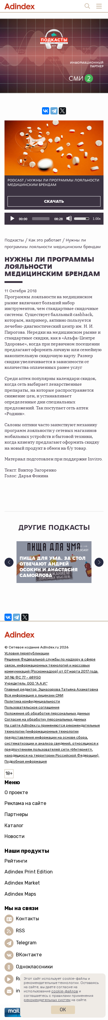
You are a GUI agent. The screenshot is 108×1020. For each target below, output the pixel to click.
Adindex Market (22, 883)
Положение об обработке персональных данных (47, 713)
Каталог (13, 825)
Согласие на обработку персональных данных (45, 719)
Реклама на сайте (25, 803)
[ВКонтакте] (45, 110)
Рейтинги (15, 861)
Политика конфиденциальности (32, 701)
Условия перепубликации (26, 653)
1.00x (97, 218)
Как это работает (44, 240)
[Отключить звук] (69, 218)
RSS (20, 930)
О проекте (16, 792)
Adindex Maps (20, 894)
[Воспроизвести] (12, 218)
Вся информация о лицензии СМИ (33, 695)
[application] (54, 219)
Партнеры (16, 814)
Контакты (27, 918)
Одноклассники (34, 967)
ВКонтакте (29, 955)
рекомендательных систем (47, 1000)
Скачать (54, 202)
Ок (63, 1009)
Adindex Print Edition (28, 872)
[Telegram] (54, 110)
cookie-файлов (64, 991)
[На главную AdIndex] (54, 634)
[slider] (41, 218)
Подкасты (14, 240)
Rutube (24, 979)
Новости (14, 836)
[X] (62, 110)
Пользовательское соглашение (31, 707)
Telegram (26, 943)
